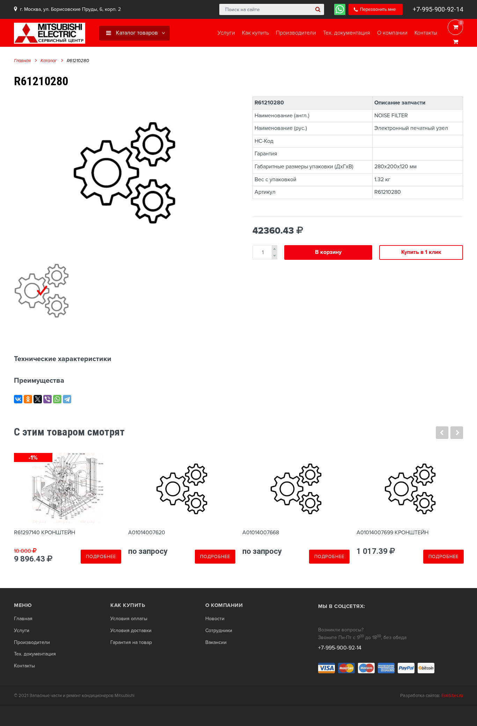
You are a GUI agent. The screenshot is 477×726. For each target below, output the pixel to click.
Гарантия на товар (131, 642)
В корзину (328, 252)
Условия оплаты (128, 619)
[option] (124, 172)
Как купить (127, 605)
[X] (38, 399)
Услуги (21, 630)
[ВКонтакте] (18, 399)
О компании (224, 605)
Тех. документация (35, 654)
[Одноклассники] (28, 399)
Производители (32, 642)
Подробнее (101, 556)
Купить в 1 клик (421, 252)
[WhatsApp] (57, 399)
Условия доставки (131, 630)
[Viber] (47, 399)
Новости (215, 619)
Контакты (24, 666)
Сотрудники (218, 630)
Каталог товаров (136, 32)
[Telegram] (67, 399)
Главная (22, 61)
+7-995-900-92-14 (438, 9)
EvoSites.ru (452, 695)
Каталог (49, 61)
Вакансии (216, 642)
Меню (23, 605)
